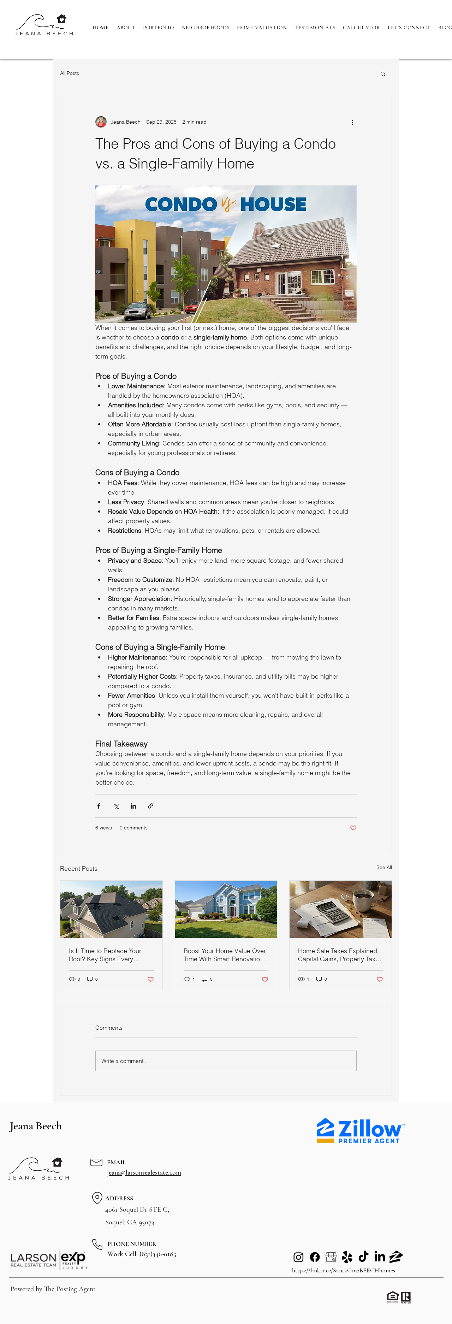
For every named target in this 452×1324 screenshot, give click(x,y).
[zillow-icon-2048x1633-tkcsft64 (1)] (396, 1257)
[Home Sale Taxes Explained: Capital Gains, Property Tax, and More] (341, 909)
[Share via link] (150, 806)
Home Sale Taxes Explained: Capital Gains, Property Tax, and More (338, 955)
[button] (383, 73)
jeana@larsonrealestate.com (144, 1172)
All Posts (69, 73)
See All (384, 867)
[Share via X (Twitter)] (116, 806)
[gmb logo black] (331, 1257)
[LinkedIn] (379, 1257)
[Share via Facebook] (98, 806)
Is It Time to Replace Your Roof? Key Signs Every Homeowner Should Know (105, 955)
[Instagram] (298, 1257)
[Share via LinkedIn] (133, 806)
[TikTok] (363, 1257)
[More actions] (352, 122)
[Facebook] (314, 1257)
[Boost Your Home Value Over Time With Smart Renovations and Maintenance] (226, 909)
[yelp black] (347, 1257)
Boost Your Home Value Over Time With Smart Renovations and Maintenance (225, 955)
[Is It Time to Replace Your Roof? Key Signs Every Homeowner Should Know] (111, 909)
